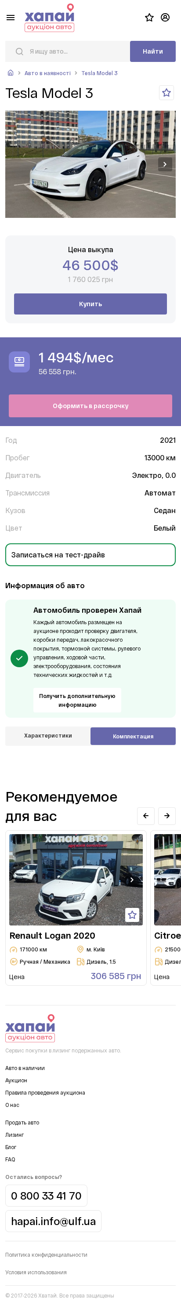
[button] (165, 164)
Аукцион (16, 1080)
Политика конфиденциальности (46, 1254)
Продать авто (22, 1122)
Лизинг (14, 1134)
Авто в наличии (25, 1068)
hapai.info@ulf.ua (53, 1221)
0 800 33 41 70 (46, 1195)
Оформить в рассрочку (90, 405)
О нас (12, 1105)
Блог (10, 1147)
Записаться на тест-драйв (58, 554)
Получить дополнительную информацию (77, 700)
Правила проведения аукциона (45, 1092)
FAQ (10, 1159)
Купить (90, 303)
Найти (153, 51)
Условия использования (36, 1272)
